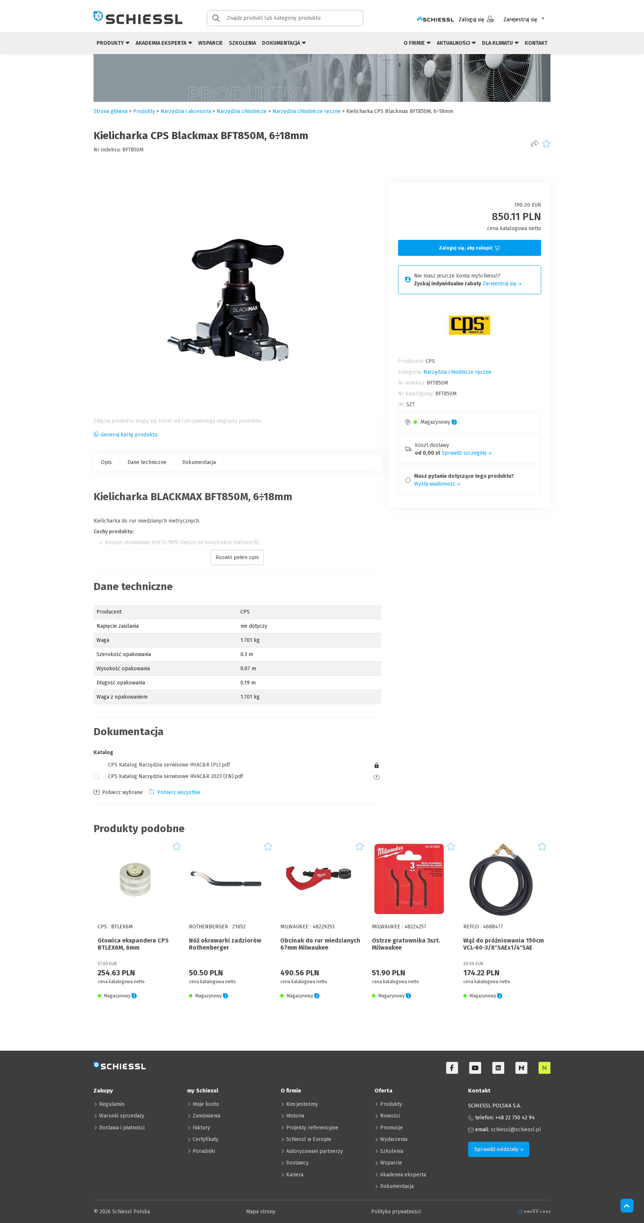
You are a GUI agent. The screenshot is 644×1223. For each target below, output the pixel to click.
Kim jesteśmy (302, 1104)
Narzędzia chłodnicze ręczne (306, 111)
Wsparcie (210, 43)
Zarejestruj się (520, 19)
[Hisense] (521, 1068)
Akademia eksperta (403, 1175)
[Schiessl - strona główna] (138, 17)
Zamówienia (206, 1116)
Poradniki (204, 1151)
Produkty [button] (111, 43)
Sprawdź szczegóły (465, 453)
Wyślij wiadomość (435, 484)
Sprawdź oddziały (497, 1149)
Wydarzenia (393, 1139)
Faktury (201, 1128)
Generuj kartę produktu (129, 435)
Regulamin (111, 1104)
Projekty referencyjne (312, 1128)
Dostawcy (297, 1163)
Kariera (294, 1175)
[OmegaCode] (533, 1211)
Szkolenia (242, 43)
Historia (295, 1116)
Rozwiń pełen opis (237, 557)
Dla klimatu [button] (498, 43)
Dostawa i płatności (122, 1128)
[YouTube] (475, 1068)
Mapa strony (260, 1211)
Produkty (391, 1104)
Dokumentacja (199, 462)
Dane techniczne (147, 462)
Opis (106, 462)
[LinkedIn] (498, 1068)
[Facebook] (452, 1068)
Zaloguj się (471, 19)
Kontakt (536, 43)
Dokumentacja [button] (281, 43)
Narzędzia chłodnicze (242, 111)
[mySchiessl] (435, 19)
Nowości (390, 1116)
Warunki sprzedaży (121, 1116)
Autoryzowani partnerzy (314, 1151)
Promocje (391, 1128)
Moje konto (206, 1104)
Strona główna (110, 111)
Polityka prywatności (396, 1211)
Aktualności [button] (454, 43)
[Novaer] (544, 1068)
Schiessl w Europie (308, 1139)
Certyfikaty (205, 1139)
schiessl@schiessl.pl (516, 1129)
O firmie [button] (415, 43)
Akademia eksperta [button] (161, 43)
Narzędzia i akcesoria (186, 111)
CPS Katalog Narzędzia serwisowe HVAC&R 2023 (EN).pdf (175, 776)
